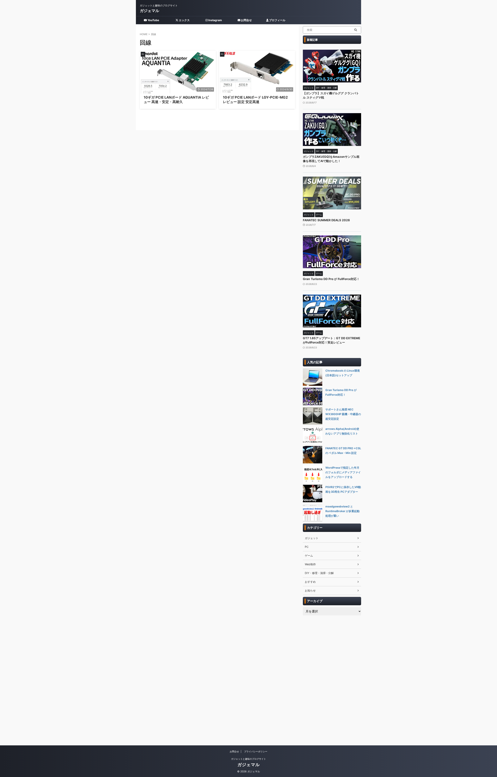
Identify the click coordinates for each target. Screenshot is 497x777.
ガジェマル (149, 10)
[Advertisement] (332, 677)
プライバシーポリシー (255, 751)
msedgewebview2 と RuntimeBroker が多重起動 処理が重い (342, 511)
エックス (184, 20)
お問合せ (246, 20)
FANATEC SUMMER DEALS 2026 (326, 220)
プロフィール (276, 20)
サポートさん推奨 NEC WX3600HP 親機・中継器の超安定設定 (343, 414)
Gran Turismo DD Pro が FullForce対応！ (331, 279)
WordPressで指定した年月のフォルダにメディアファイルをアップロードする (343, 472)
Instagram (215, 20)
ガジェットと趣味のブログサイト (248, 758)
